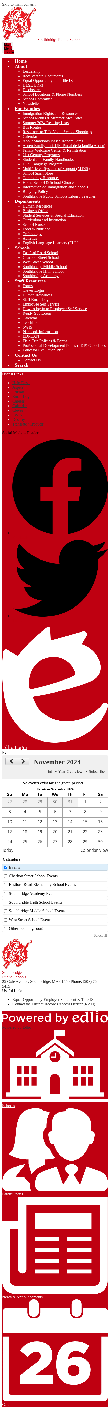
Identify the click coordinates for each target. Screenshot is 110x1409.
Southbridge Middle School (45, 266)
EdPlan (18, 392)
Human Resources (37, 206)
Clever (17, 410)
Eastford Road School (40, 253)
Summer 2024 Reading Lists (46, 122)
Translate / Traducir (27, 424)
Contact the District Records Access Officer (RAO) (53, 1004)
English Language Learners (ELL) (50, 243)
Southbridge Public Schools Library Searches (59, 196)
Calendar (30, 136)
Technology (32, 234)
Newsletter (31, 103)
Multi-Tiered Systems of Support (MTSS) (56, 168)
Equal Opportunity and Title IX (48, 80)
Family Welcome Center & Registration (54, 150)
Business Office (35, 211)
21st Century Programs (41, 155)
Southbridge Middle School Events (37, 911)
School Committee (37, 99)
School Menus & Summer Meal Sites (52, 118)
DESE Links (33, 85)
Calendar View (94, 850)
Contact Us (32, 360)
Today (7, 850)
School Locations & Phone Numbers (52, 94)
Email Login (22, 396)
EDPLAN (31, 336)
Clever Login (33, 290)
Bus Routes (32, 127)
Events (14, 867)
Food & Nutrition (37, 229)
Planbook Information (40, 332)
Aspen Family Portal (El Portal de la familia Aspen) (64, 145)
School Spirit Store (38, 173)
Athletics (30, 238)
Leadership (31, 71)
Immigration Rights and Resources (50, 113)
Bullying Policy (35, 191)
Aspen (17, 387)
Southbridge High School (43, 271)
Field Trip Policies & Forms (45, 341)
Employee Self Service (41, 304)
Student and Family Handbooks (48, 159)
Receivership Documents (43, 76)
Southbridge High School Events (35, 902)
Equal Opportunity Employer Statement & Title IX (53, 999)
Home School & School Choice (48, 182)
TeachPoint (32, 322)
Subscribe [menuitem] (97, 771)
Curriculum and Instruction (44, 220)
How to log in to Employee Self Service (55, 309)
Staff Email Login (37, 299)
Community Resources (41, 178)
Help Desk (21, 383)
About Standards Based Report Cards (53, 141)
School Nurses (34, 224)
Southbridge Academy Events (33, 893)
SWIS (27, 327)
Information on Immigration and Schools (55, 187)
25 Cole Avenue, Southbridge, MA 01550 (36, 981)
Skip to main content (18, 4)
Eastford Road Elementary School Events (42, 884)
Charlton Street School (41, 257)
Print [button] (48, 771)
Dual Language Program (42, 164)
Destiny (18, 419)
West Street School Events (30, 920)
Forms (28, 286)
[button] (21, 66)
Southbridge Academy (41, 276)
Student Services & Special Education (53, 215)
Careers (18, 401)
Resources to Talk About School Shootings (57, 132)
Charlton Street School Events (33, 876)
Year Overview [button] (70, 771)
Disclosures (32, 90)
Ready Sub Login (37, 313)
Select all (100, 935)
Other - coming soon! (26, 928)
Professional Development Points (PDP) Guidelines (64, 345)
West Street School (38, 262)
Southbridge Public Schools (59, 39)
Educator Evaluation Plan (43, 350)
